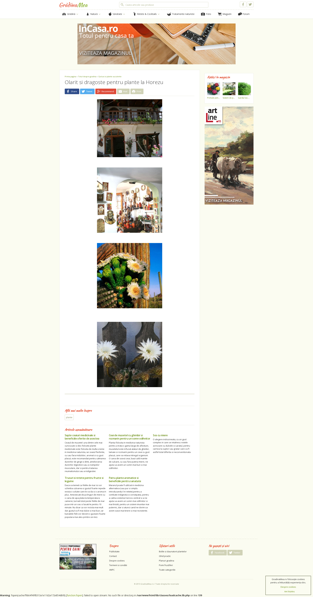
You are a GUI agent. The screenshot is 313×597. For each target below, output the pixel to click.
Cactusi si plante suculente (109, 76)
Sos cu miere (160, 435)
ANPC (112, 569)
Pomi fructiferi (166, 565)
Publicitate (114, 551)
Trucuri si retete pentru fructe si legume (84, 479)
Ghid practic (165, 556)
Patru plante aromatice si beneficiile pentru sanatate (125, 479)
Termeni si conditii (118, 565)
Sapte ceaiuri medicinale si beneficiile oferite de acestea (82, 436)
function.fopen (74, 595)
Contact (113, 556)
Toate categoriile (167, 569)
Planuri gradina (166, 560)
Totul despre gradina (87, 76)
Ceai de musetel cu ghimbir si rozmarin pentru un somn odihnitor (129, 436)
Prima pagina (70, 76)
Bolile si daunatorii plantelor (173, 551)
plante (69, 417)
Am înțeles (289, 591)
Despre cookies (117, 560)
